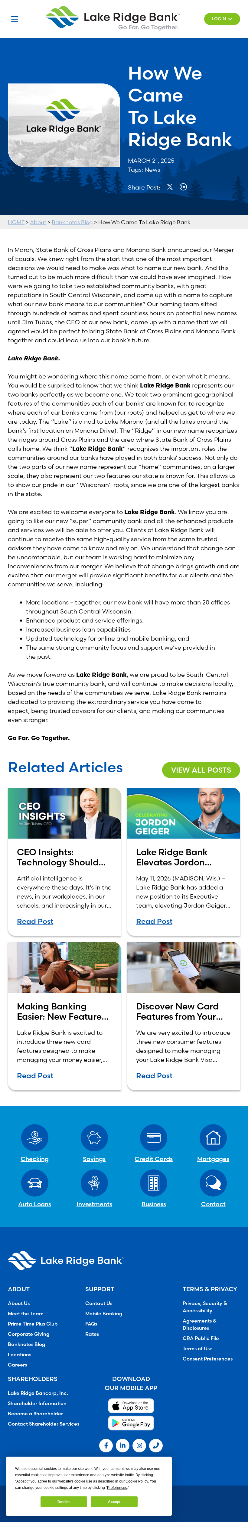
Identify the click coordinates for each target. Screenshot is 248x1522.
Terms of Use (198, 1348)
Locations (19, 1354)
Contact (213, 1204)
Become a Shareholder (35, 1414)
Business (154, 1204)
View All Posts (201, 770)
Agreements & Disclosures (200, 1324)
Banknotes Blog (72, 222)
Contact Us (98, 1303)
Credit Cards (154, 1159)
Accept (114, 1502)
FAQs (91, 1324)
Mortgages (213, 1159)
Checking (35, 1159)
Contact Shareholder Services (43, 1424)
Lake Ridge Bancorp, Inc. (38, 1393)
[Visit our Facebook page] (106, 1445)
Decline (63, 1502)
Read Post (35, 921)
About (38, 222)
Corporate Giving (28, 1334)
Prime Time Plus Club (33, 1324)
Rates (92, 1334)
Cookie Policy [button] (137, 1481)
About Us (19, 1303)
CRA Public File (201, 1338)
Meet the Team (26, 1313)
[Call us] (156, 1445)
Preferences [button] (117, 1488)
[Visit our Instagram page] (139, 1445)
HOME (16, 222)
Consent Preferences (208, 1359)
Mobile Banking (103, 1313)
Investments (94, 1204)
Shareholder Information (37, 1403)
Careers (17, 1365)
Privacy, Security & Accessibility (205, 1306)
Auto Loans (34, 1204)
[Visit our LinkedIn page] (122, 1445)
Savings (94, 1159)
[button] (222, 19)
